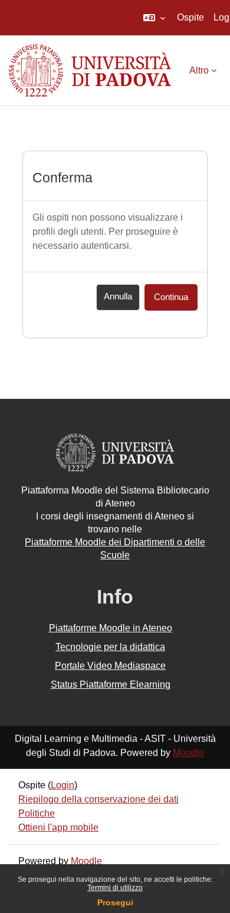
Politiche (36, 813)
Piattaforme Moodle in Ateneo (110, 628)
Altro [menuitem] (199, 70)
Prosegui (115, 902)
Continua (171, 297)
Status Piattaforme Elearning (110, 684)
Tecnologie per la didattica (110, 647)
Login (62, 785)
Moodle (188, 753)
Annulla (118, 296)
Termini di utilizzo (115, 888)
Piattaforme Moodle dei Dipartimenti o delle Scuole (115, 548)
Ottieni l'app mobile (58, 827)
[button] (154, 17)
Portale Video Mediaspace (110, 666)
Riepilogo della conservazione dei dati (98, 799)
